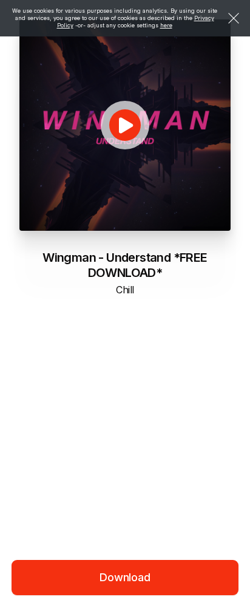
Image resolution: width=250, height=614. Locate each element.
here (166, 25)
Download (125, 577)
